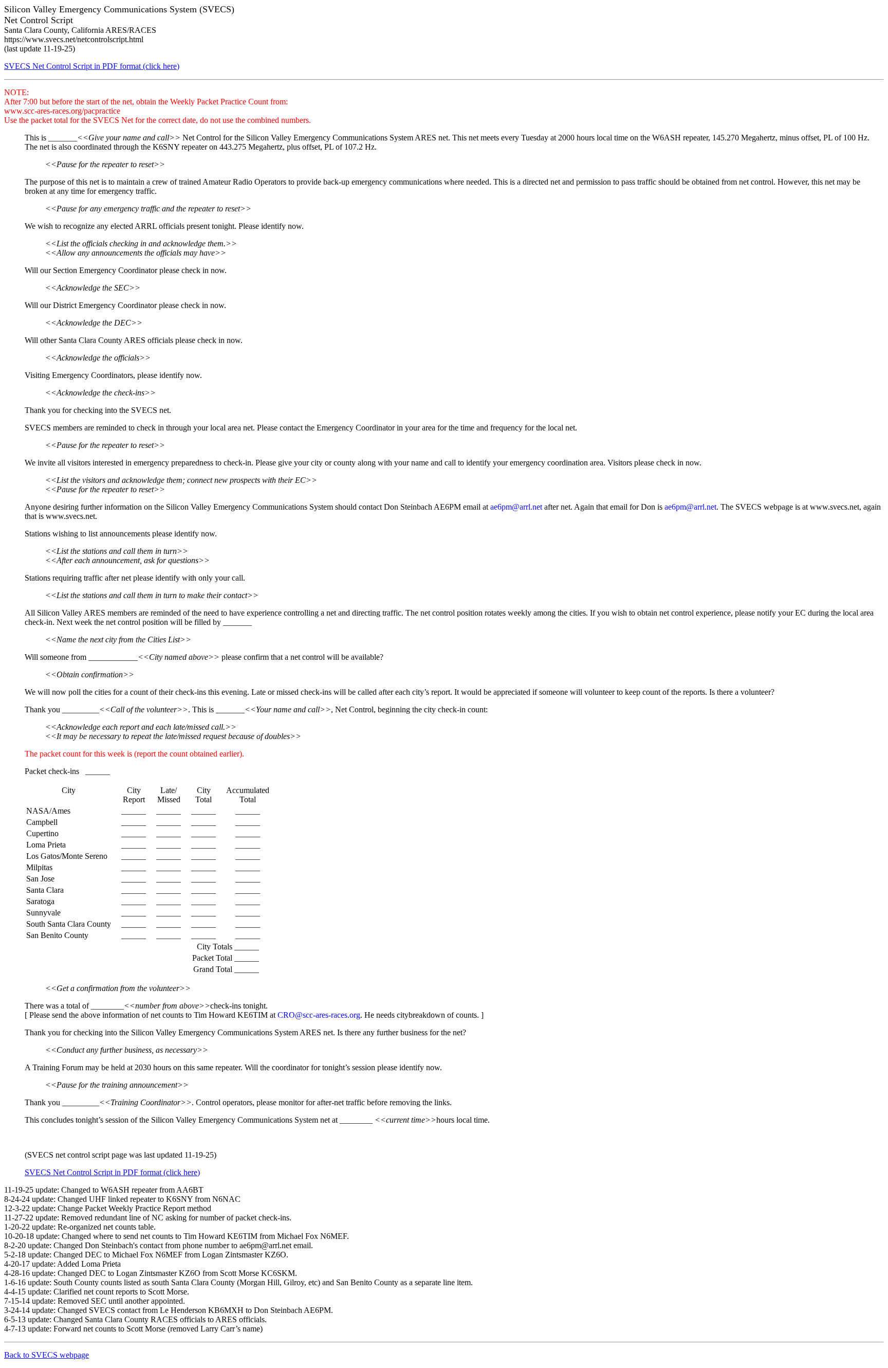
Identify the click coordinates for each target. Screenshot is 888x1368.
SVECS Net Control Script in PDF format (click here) (91, 66)
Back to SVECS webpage (46, 1355)
